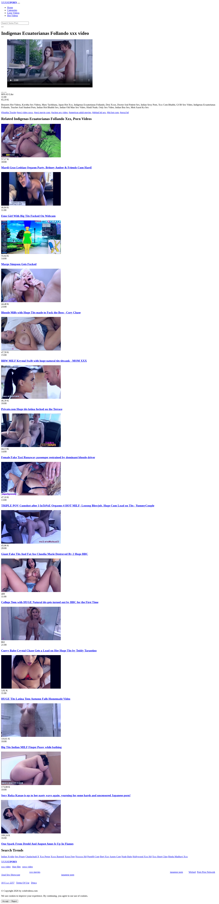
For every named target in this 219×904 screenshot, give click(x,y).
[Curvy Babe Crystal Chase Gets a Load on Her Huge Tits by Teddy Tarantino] (31, 639)
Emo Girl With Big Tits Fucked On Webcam (28, 215)
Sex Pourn (20, 856)
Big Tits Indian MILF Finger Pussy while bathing (31, 747)
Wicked (192, 872)
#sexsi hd (124, 112)
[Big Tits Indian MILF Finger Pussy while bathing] (31, 736)
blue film (16, 866)
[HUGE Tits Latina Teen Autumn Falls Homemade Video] (31, 688)
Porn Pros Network (206, 872)
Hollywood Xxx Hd (142, 856)
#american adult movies (80, 112)
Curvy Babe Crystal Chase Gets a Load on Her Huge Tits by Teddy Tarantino (49, 650)
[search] (2, 26)
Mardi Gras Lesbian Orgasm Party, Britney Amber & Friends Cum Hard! (46, 167)
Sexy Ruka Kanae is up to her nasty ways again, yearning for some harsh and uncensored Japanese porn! (66, 795)
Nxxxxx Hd (81, 856)
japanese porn (176, 872)
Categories (12, 10)
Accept (5, 901)
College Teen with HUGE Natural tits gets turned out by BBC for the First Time (49, 602)
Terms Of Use (22, 883)
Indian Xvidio (7, 856)
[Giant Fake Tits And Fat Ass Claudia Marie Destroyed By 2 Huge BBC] (31, 543)
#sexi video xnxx (25, 112)
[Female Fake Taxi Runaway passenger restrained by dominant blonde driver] (31, 446)
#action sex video (59, 112)
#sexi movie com (42, 112)
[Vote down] (5, 92)
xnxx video (27, 866)
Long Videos (13, 13)
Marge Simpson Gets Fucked (18, 264)
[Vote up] (2, 92)
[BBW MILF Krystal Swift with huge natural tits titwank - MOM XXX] (31, 349)
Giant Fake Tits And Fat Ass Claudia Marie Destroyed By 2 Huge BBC (44, 554)
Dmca (34, 883)
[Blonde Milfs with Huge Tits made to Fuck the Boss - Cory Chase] (31, 301)
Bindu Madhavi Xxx (178, 856)
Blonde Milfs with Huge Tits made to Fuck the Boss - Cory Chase (41, 312)
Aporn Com (115, 856)
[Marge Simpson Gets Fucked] (31, 253)
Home (10, 7)
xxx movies (34, 872)
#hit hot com (113, 112)
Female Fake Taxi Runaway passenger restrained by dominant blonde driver (48, 457)
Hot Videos (12, 15)
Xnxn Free (70, 856)
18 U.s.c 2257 (7, 883)
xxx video (6, 866)
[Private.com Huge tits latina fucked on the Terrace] (31, 398)
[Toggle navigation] (19, 3)
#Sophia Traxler (8, 112)
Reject (14, 901)
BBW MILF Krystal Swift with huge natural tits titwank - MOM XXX (44, 360)
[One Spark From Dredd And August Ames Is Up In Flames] (31, 832)
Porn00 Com (93, 856)
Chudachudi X (32, 856)
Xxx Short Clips (160, 856)
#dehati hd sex (99, 112)
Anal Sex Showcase (10, 874)
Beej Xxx (104, 856)
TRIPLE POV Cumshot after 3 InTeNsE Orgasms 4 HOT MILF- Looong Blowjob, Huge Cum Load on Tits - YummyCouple (77, 505)
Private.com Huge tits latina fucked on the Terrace (31, 409)
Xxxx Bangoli (57, 856)
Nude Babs (126, 856)
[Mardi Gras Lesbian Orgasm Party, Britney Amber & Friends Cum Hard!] (31, 156)
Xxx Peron (45, 856)
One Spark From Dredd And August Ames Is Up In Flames (37, 843)
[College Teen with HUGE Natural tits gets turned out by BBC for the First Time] (31, 591)
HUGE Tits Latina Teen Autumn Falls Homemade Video (35, 698)
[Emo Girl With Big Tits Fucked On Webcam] (31, 204)
